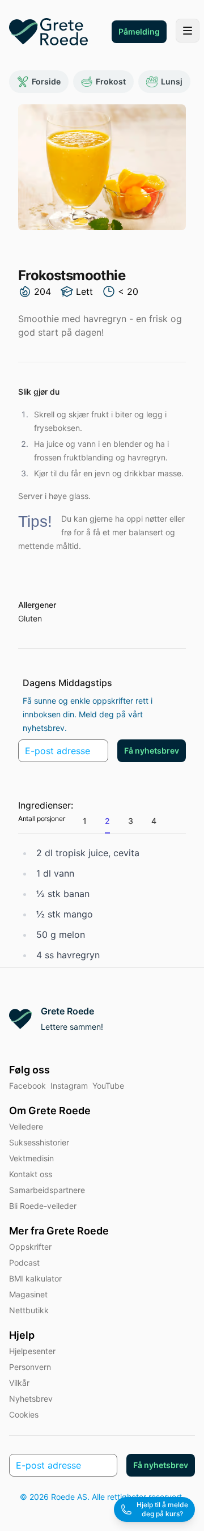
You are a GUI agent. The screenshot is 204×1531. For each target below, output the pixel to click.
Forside (46, 81)
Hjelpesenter (32, 1351)
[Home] (48, 31)
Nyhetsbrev (31, 1398)
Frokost (111, 81)
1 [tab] (85, 821)
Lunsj (171, 81)
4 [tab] (153, 821)
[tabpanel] (102, 904)
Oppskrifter (30, 1246)
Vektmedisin (31, 1158)
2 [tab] (107, 821)
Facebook (27, 1085)
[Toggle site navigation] (187, 31)
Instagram (69, 1085)
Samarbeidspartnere (47, 1190)
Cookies (24, 1414)
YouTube (108, 1085)
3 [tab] (130, 821)
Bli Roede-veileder (42, 1206)
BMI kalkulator (35, 1278)
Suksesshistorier (39, 1142)
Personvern (30, 1367)
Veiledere (26, 1126)
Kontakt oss (30, 1174)
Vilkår (19, 1383)
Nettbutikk (29, 1310)
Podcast (24, 1262)
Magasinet (28, 1294)
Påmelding (139, 31)
